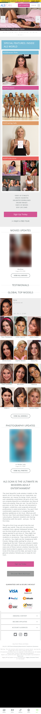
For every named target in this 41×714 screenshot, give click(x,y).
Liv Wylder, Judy (20, 510)
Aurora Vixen (34, 443)
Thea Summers (6, 419)
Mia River (20, 269)
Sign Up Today (20, 214)
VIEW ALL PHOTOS (21, 517)
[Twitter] (15, 680)
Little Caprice (20, 372)
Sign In (33, 5)
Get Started (24, 5)
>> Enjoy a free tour (20, 221)
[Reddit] (25, 680)
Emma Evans (6, 396)
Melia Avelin (34, 372)
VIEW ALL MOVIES (20, 275)
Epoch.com (20, 702)
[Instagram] (20, 680)
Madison (20, 443)
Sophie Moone (20, 396)
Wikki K (6, 443)
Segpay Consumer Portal (32, 703)
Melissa (34, 419)
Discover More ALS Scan (20, 620)
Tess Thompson (6, 372)
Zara (15, 346)
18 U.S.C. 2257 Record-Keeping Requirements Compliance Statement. (20, 692)
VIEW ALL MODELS (21, 462)
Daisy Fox (34, 396)
